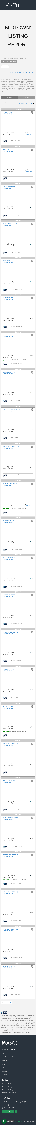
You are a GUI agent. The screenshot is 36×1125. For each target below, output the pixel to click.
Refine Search (23, 103)
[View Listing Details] (18, 123)
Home (4, 1053)
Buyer (4, 1064)
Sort (32, 103)
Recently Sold (26, 97)
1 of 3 (6, 1002)
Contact (4, 1075)
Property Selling (7, 1087)
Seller (3, 1067)
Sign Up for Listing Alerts (9, 61)
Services (4, 1060)
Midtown (4, 66)
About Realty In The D (9, 1057)
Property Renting (7, 1090)
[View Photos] (25, 132)
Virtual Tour (29, 134)
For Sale (9, 97)
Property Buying (7, 1084)
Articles (4, 1071)
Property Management (9, 1093)
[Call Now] (4, 1121)
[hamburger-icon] (30, 5)
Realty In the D (18, 1121)
